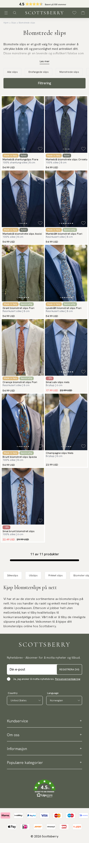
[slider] (44, 4)
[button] (44, 788)
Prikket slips (55, 575)
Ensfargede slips (39, 72)
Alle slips (12, 72)
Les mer (44, 61)
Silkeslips (12, 575)
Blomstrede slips (27, 22)
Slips (13, 22)
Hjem (6, 22)
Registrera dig (69, 669)
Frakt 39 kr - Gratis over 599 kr (44, 4)
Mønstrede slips (69, 72)
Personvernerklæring (67, 679)
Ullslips (33, 575)
